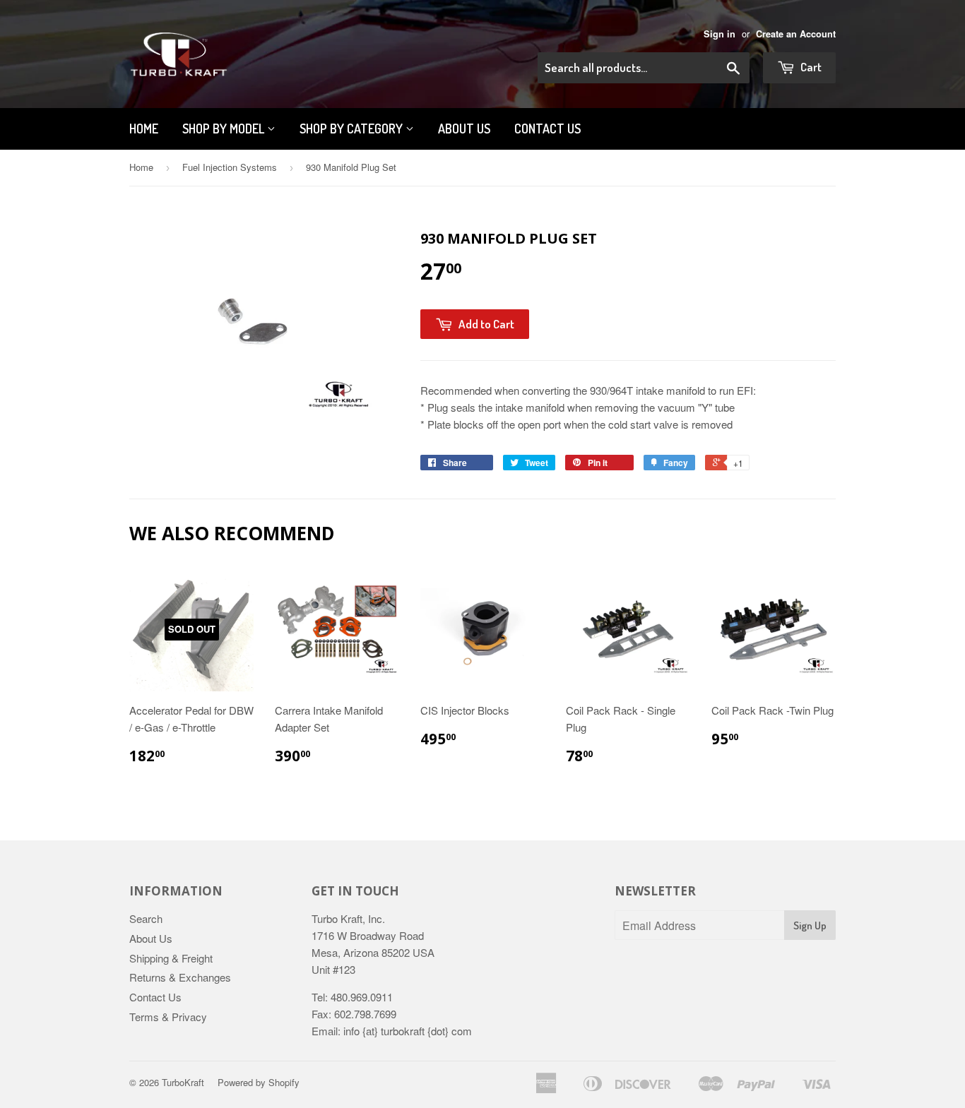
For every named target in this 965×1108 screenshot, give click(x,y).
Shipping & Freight (171, 958)
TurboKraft (183, 1082)
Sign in (719, 34)
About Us (150, 938)
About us (464, 128)
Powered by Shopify (259, 1082)
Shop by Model (224, 128)
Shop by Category (352, 128)
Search (145, 918)
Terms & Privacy (168, 1016)
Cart (810, 66)
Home (143, 128)
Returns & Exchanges (180, 977)
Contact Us (547, 128)
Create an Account (796, 34)
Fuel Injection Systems (229, 167)
